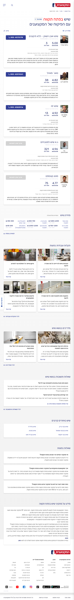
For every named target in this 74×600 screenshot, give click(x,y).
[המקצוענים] (61, 5)
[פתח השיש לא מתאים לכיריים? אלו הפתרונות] (20, 338)
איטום (42, 562)
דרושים (68, 570)
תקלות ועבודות (51, 570)
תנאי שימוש (56, 597)
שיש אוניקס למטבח (43, 226)
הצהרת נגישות (43, 597)
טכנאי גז (27, 567)
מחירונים (53, 562)
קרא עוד (42, 277)
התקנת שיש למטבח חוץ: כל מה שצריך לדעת (54, 297)
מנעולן (14, 562)
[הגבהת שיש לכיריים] (54, 256)
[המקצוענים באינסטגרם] (31, 587)
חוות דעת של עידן (53, 49)
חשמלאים (27, 565)
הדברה (42, 572)
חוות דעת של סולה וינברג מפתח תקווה (48, 156)
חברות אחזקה (40, 580)
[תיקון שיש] (20, 256)
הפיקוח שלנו (67, 565)
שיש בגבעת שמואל (62, 431)
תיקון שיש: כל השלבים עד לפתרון (22, 264)
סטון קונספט (52, 176)
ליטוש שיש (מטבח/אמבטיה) (20, 226)
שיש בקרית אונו (31, 435)
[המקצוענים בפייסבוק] (24, 587)
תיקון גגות (13, 577)
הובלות (42, 575)
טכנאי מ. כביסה (26, 570)
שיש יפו (54, 106)
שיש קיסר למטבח (65, 222)
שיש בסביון (32, 431)
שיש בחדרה (32, 427)
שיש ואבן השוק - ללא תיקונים (43, 36)
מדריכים (53, 567)
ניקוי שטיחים (13, 570)
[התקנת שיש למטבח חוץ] (54, 288)
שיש (61, 11)
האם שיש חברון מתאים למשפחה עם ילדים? (53, 383)
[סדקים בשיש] (20, 288)
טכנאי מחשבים (26, 575)
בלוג (54, 572)
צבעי (15, 572)
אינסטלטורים (40, 565)
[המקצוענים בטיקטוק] (38, 587)
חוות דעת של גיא (53, 120)
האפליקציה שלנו (66, 567)
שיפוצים (14, 575)
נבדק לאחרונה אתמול (51, 109)
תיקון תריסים (12, 580)
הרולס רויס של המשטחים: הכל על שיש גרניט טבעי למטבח (54, 347)
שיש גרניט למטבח (65, 226)
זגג (43, 577)
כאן (19, 540)
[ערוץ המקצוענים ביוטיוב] (17, 587)
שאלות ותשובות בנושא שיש (57, 376)
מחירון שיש (65, 215)
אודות (69, 562)
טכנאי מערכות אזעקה (24, 577)
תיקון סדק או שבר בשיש (21, 222)
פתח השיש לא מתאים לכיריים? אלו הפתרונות (22, 347)
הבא (66, 538)
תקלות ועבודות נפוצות (60, 245)
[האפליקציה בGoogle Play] (55, 587)
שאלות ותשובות (51, 565)
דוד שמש (41, 570)
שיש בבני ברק (63, 427)
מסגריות (14, 565)
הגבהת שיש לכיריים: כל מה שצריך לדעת (56, 265)
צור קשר (68, 575)
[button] (7, 31)
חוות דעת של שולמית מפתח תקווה (49, 190)
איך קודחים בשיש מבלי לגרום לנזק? (55, 395)
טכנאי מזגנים (26, 572)
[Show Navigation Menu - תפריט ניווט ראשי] (5, 5)
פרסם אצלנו (67, 572)
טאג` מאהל (52, 73)
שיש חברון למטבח (44, 222)
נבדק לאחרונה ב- (49, 39)
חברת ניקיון (27, 562)
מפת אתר (67, 597)
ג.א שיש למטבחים (49, 142)
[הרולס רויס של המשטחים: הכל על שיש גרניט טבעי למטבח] (54, 338)
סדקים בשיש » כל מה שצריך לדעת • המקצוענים (21, 297)
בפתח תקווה (53, 19)
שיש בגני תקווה (63, 435)
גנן (43, 567)
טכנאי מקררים (26, 580)
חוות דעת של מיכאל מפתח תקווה (49, 86)
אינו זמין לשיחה (15, 143)
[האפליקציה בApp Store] (47, 587)
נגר (15, 567)
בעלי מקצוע (67, 11)
